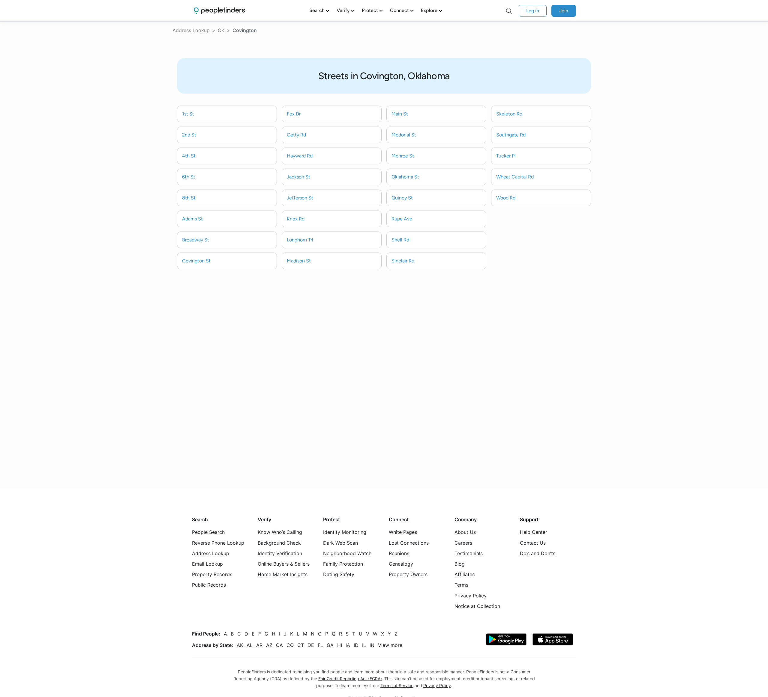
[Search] (509, 11)
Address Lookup (191, 30)
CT (300, 645)
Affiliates (464, 575)
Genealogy (401, 564)
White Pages (403, 532)
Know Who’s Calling (280, 532)
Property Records (212, 575)
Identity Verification (280, 553)
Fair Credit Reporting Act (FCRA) (350, 678)
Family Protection (343, 564)
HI (339, 645)
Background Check (279, 543)
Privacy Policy (470, 596)
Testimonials (468, 553)
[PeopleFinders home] (219, 10)
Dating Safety (338, 575)
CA (279, 645)
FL (320, 645)
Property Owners (408, 575)
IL (364, 645)
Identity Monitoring (344, 532)
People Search (208, 532)
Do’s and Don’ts (537, 553)
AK (240, 645)
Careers (463, 543)
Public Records (209, 585)
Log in (532, 10)
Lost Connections (409, 543)
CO (290, 645)
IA (348, 645)
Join (563, 10)
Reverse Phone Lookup (218, 543)
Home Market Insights (283, 575)
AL (250, 645)
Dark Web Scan (340, 543)
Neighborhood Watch (347, 553)
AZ (269, 645)
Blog (459, 564)
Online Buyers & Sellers (284, 564)
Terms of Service (396, 685)
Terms (461, 585)
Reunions (399, 553)
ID (356, 645)
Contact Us (533, 543)
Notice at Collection (477, 606)
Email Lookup (207, 564)
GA (330, 645)
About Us (465, 532)
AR (259, 645)
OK (221, 30)
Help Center (533, 532)
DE (311, 645)
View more (390, 645)
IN (372, 645)
